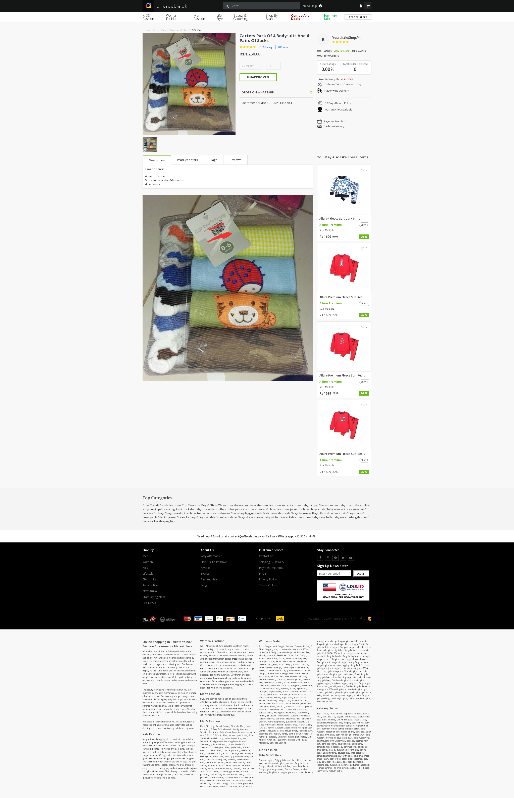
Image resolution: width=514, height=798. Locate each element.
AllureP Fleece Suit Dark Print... (340, 218)
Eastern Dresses (292, 769)
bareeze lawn (306, 730)
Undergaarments (267, 688)
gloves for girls (341, 692)
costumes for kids (324, 701)
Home (147, 30)
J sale (248, 726)
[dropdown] (360, 5)
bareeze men (265, 664)
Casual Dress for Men (235, 732)
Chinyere (282, 736)
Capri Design (285, 664)
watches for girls (361, 695)
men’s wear (169, 693)
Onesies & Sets (179, 30)
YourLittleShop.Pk (346, 37)
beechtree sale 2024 (280, 685)
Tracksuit (204, 741)
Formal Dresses (222, 726)
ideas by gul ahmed (234, 756)
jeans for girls (334, 668)
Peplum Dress (277, 676)
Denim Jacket (236, 753)
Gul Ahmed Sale (216, 732)
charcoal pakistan (231, 750)
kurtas (203, 668)
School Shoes (212, 786)
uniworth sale (234, 744)
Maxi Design (278, 646)
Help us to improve (214, 562)
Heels (272, 706)
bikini (251, 684)
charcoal (227, 729)
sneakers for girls (339, 683)
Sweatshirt (307, 685)
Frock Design (265, 646)
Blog (204, 585)
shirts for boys (170, 505)
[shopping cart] (367, 5)
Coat (267, 685)
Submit (361, 573)
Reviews (235, 160)
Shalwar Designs (300, 664)
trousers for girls (329, 674)
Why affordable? (211, 556)
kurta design (338, 644)
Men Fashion (199, 17)
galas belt (361, 517)
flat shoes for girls (340, 680)
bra (245, 684)
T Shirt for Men (220, 735)
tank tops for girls (330, 647)
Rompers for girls (347, 647)
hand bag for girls (339, 698)
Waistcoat (210, 780)
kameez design (286, 652)
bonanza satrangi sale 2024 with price (230, 783)
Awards (205, 567)
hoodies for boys (154, 513)
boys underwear (220, 513)
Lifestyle (148, 573)
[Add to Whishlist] (311, 92)
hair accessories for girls (359, 698)
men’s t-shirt (234, 705)
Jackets (298, 679)
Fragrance (290, 718)
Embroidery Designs (275, 700)
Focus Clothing (246, 786)
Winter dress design (343, 653)
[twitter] (343, 558)
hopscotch (365, 764)
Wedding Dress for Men (235, 741)
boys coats (318, 509)
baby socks (150, 521)
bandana (232, 708)
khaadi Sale (296, 682)
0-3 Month (198, 30)
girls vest (326, 662)
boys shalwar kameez (241, 505)
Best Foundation (288, 709)
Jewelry (308, 706)
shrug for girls (355, 662)
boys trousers (199, 513)
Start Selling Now (154, 596)
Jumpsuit (271, 655)
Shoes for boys (187, 517)
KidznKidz (296, 760)
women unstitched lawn (230, 671)
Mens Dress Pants (223, 768)
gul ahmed (234, 771)
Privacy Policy (268, 579)
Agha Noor (307, 727)
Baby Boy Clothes (327, 708)
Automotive (150, 585)
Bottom (220, 762)
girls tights (321, 668)
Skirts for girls (350, 671)
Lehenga (277, 667)
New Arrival (150, 591)
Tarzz (284, 733)
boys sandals (207, 517)
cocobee (353, 767)
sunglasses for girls (343, 695)
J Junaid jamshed (336, 686)
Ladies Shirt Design (268, 652)
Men (145, 556)
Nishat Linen (305, 724)
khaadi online (301, 667)
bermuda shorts (280, 513)
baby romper (310, 505)
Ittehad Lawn (294, 739)
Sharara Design (301, 673)
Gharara (302, 676)
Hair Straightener (276, 721)
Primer (262, 715)
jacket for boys (299, 509)
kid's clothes (152, 748)
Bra (277, 688)
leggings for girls (350, 665)
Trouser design (300, 661)
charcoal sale (215, 774)
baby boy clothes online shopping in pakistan (343, 724)
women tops (230, 665)
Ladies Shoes (278, 703)
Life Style (219, 17)
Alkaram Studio (282, 727)
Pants (228, 762)
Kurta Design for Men (219, 747)
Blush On (290, 712)
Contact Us (266, 556)
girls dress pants (335, 671)
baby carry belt (321, 517)
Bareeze (284, 688)
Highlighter (279, 712)
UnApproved (258, 77)
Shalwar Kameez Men (233, 774)
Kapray (277, 733)
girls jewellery (323, 698)
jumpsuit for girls (294, 763)
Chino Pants (225, 765)
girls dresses (149, 758)
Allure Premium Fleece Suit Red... (342, 297)
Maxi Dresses (291, 676)
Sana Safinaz (291, 724)
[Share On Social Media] (308, 92)
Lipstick (300, 721)
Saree (261, 670)
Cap (288, 700)
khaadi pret (293, 736)
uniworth (204, 729)
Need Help (310, 6)
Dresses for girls (266, 760)
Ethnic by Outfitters (298, 733)
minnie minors (341, 767)
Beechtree (287, 661)
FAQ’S (263, 573)
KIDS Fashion (148, 17)
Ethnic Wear (217, 505)
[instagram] (328, 558)
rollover (332, 770)
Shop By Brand (271, 17)
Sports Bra (301, 688)
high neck (356, 656)
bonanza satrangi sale (216, 759)
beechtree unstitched (269, 709)
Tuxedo (203, 732)
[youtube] (351, 558)
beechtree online (285, 655)
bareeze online (299, 694)
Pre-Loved (149, 602)
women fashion (189, 693)
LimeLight (271, 730)
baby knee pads (343, 517)
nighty (238, 684)
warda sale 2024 (300, 649)
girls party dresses (275, 769)
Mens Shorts (238, 762)
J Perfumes (211, 762)
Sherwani (204, 744)
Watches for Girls (299, 700)
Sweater (231, 759)
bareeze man (273, 673)
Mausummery (291, 730)
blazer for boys (278, 509)
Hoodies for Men (213, 750)
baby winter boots (275, 517)
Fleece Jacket (206, 756)
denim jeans (167, 517)
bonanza (224, 771)
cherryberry (322, 770)
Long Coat (295, 685)
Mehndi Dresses (266, 679)
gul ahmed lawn (218, 744)
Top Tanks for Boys (195, 505)
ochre (339, 770)
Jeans (275, 664)
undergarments (226, 684)
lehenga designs (337, 641)
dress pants (150, 517)
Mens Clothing (207, 726)
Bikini (292, 688)
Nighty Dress (275, 691)
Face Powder (302, 712)
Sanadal (280, 706)
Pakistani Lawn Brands (269, 697)
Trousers (236, 768)
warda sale (280, 670)
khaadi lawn (265, 703)
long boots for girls (357, 683)
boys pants (356, 513)
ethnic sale (205, 783)
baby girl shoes (323, 680)
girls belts (329, 692)
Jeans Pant (213, 765)
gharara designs (279, 772)
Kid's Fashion (268, 750)
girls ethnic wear (155, 771)
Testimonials (209, 579)
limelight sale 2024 (295, 706)
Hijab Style (287, 697)
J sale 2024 (236, 747)
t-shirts (242, 665)
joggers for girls (323, 683)
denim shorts (338, 513)
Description (157, 160)
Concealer (301, 709)
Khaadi (262, 655)
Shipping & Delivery (271, 562)
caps (240, 708)
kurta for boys (291, 505)
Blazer (282, 658)
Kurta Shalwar (216, 777)
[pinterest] (335, 558)
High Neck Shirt (213, 753)
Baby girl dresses (282, 760)
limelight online (240, 729)
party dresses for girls (182, 758)
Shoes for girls (361, 674)
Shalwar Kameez (298, 691)
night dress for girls (343, 650)
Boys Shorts (320, 513)
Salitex (280, 730)
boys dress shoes (250, 517)
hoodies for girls (342, 656)
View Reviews (342, 51)
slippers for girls (357, 680)
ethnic (226, 753)
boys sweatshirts (177, 513)
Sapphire (282, 739)
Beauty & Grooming (240, 17)
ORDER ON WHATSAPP (257, 92)
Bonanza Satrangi (278, 742)
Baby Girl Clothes (270, 755)
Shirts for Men (237, 726)
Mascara (294, 715)
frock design (163, 758)
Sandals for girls (353, 686)
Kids (156, 30)
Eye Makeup (283, 715)
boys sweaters (257, 509)
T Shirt (208, 735)
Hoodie (290, 679)
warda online (300, 697)
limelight (249, 753)
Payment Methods (271, 567)
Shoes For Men (223, 780)
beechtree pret (265, 733)
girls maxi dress (353, 641)
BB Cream (271, 715)
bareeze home (265, 712)
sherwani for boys (268, 505)
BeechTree (296, 727)
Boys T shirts (151, 505)
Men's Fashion (210, 721)
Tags (213, 160)
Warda (262, 730)
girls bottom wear (333, 665)
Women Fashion (171, 17)
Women (148, 562)
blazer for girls (332, 659)
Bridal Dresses (265, 667)
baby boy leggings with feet (250, 513)
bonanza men (231, 777)
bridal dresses (232, 658)
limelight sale (216, 741)
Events (205, 573)
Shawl (262, 700)
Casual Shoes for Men (242, 780)
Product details (187, 160)
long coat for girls (339, 662)
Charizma (271, 739)
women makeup (223, 678)
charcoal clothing (215, 738)
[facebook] (320, 558)
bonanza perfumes (229, 786)
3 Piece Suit (216, 729)
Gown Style (288, 667)
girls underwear (346, 674)
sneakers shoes (227, 517)
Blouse (306, 646)
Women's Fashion (271, 641)
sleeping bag (167, 521)
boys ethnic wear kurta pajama (181, 768)
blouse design (351, 644)
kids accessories (299, 517)
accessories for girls (353, 689)
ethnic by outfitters (238, 735)
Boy (163, 30)
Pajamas (236, 765)
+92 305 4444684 (306, 536)
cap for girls (355, 692)
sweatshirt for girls (325, 656)
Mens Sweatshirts (233, 738)
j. (266, 736)
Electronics (150, 579)
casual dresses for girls (274, 763)
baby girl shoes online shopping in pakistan (337, 677)
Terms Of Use (268, 585)
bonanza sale (285, 649)
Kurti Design (300, 655)
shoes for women (209, 687)
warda (303, 736)
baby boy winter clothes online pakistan (220, 509)
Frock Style (264, 676)
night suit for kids (182, 509)
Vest (245, 738)
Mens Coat (218, 756)
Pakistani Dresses (294, 646)
